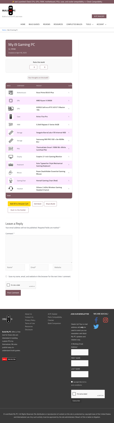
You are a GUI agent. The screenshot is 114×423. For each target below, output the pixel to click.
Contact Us (29, 317)
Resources (29, 326)
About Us (28, 314)
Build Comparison (54, 323)
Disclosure (29, 330)
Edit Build (37, 204)
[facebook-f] (97, 320)
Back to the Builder (18, 210)
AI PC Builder (52, 314)
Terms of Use (30, 323)
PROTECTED (11, 359)
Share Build (50, 203)
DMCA (4, 359)
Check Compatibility (94, 1)
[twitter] (97, 326)
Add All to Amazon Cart (19, 203)
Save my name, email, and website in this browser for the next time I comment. (40, 276)
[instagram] (107, 320)
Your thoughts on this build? (38, 77)
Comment (10, 233)
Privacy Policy (30, 320)
